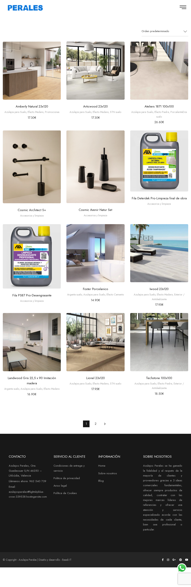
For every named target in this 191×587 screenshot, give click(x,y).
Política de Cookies (65, 493)
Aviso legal (60, 486)
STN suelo (115, 112)
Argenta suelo (74, 294)
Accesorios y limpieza (32, 215)
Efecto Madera (35, 112)
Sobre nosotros (107, 473)
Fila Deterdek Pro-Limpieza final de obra (159, 198)
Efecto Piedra (161, 112)
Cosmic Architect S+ (32, 210)
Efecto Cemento (115, 294)
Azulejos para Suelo (15, 112)
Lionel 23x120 (95, 378)
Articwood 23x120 (95, 106)
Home (101, 466)
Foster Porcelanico (95, 289)
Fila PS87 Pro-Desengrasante (31, 295)
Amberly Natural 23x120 (32, 106)
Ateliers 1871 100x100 (159, 106)
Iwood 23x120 (159, 289)
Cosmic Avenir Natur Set (95, 210)
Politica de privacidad (67, 478)
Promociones (52, 112)
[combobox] (165, 31)
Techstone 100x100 (159, 378)
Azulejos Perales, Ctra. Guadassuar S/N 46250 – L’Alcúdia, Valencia (25, 471)
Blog (101, 481)
